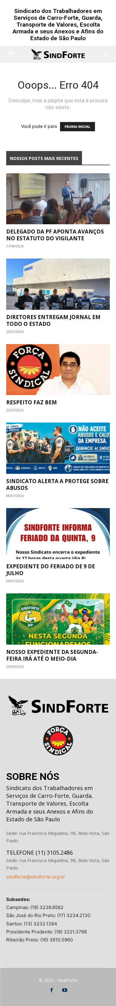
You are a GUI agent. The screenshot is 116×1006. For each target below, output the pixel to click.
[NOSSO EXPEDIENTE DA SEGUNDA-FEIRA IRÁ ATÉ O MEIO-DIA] (58, 618)
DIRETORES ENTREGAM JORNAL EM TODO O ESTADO (53, 320)
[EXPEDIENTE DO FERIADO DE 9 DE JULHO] (58, 533)
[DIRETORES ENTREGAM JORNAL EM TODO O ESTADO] (58, 284)
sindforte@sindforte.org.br (35, 877)
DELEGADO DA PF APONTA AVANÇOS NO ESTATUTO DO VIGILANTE (55, 235)
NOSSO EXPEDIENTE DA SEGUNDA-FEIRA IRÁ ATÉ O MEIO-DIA (52, 655)
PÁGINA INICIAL (77, 126)
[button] (10, 54)
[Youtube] (65, 990)
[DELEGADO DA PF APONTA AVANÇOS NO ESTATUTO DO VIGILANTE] (58, 198)
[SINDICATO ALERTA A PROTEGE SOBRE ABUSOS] (58, 448)
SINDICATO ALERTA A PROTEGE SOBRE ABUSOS (57, 484)
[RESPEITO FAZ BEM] (58, 369)
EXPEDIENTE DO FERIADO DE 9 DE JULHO (50, 570)
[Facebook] (52, 990)
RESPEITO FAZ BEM (31, 402)
